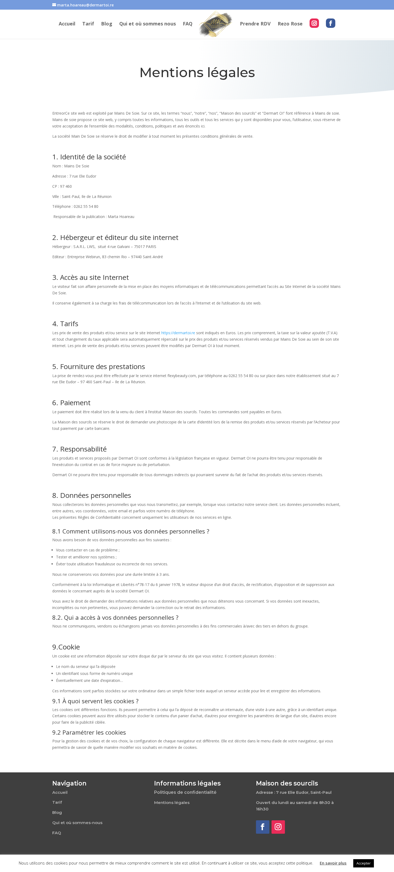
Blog (106, 24)
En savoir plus (333, 863)
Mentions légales (171, 802)
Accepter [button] (363, 863)
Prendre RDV (255, 24)
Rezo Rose (290, 24)
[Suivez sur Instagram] (278, 827)
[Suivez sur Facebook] (262, 827)
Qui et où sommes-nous (77, 822)
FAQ (187, 24)
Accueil (67, 24)
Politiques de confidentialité (185, 792)
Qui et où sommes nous (147, 24)
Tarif (88, 24)
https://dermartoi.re (178, 332)
